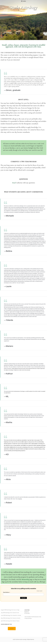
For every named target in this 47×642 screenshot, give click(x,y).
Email (14, 183)
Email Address (6, 592)
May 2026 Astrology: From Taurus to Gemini (10, 618)
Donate (11, 628)
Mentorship (25, 579)
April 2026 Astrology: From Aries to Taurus (10, 620)
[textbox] (25, 556)
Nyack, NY (26, 611)
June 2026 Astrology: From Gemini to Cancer (11, 615)
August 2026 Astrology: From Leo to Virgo (10, 610)
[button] (23, 1)
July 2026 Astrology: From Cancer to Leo (10, 612)
